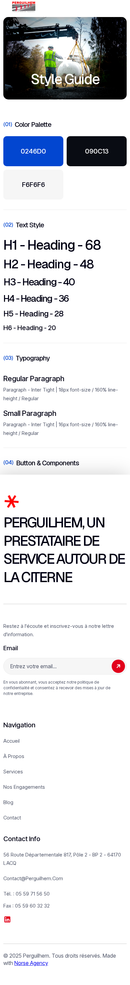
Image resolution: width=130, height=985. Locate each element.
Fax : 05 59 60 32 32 (26, 906)
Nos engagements (24, 787)
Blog (8, 802)
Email (10, 648)
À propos (13, 756)
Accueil (11, 741)
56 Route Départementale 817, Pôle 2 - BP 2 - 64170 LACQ (62, 858)
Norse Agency (31, 963)
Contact (12, 817)
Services (13, 771)
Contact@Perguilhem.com (33, 878)
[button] (114, 7)
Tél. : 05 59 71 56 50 (26, 894)
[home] (23, 7)
